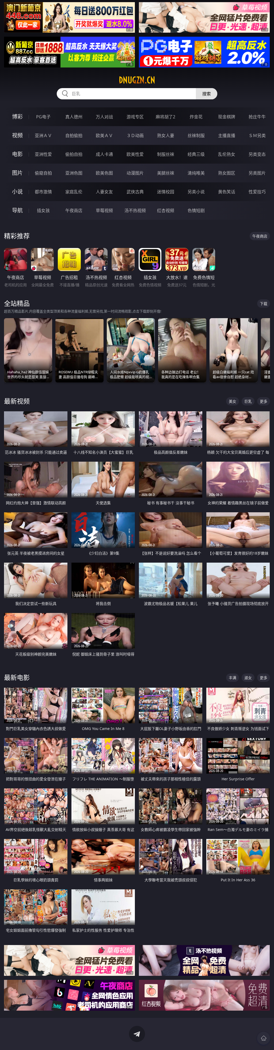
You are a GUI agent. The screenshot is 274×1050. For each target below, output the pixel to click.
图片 (17, 172)
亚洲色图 (73, 173)
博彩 (17, 116)
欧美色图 (104, 173)
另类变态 (257, 154)
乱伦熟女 (226, 154)
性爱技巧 (257, 192)
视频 (17, 135)
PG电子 (43, 117)
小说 (17, 191)
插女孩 (43, 210)
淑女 (248, 677)
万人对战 (104, 117)
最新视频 (17, 401)
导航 (17, 210)
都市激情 (43, 192)
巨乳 (248, 401)
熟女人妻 (165, 135)
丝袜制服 (196, 135)
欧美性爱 (135, 154)
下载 (263, 303)
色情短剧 (196, 210)
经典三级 (196, 154)
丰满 (232, 677)
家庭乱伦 (73, 192)
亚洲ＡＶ (43, 135)
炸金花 (196, 117)
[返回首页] (263, 1038)
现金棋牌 (226, 117)
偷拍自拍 (73, 154)
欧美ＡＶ (104, 135)
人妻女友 (104, 192)
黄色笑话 (226, 192)
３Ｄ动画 (135, 135)
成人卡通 (104, 154)
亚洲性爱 (43, 154)
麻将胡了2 (165, 117)
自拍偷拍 (73, 135)
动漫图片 (135, 173)
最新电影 (17, 677)
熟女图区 (226, 173)
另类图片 (257, 173)
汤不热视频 (135, 210)
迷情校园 (165, 192)
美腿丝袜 (165, 173)
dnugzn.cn (137, 80)
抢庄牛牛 (257, 117)
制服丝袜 (165, 154)
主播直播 (226, 135)
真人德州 (73, 117)
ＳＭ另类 (257, 135)
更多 (263, 401)
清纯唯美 (196, 173)
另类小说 (196, 192)
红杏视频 (165, 210)
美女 (232, 401)
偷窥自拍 (43, 173)
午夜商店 (73, 210)
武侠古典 (135, 192)
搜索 (206, 94)
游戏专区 (135, 117)
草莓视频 (104, 210)
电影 (17, 154)
